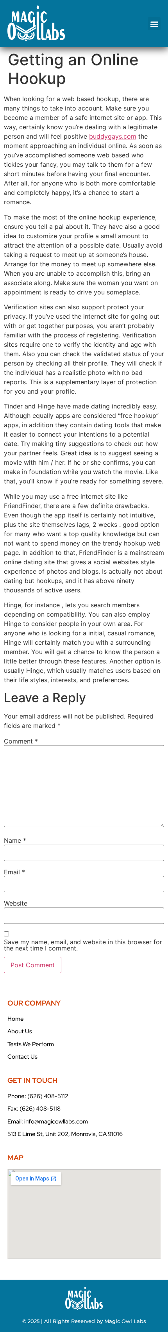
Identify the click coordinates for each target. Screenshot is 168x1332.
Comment (21, 741)
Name (15, 840)
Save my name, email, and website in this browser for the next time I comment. (83, 945)
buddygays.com (112, 136)
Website (15, 903)
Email (14, 872)
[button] (154, 23)
